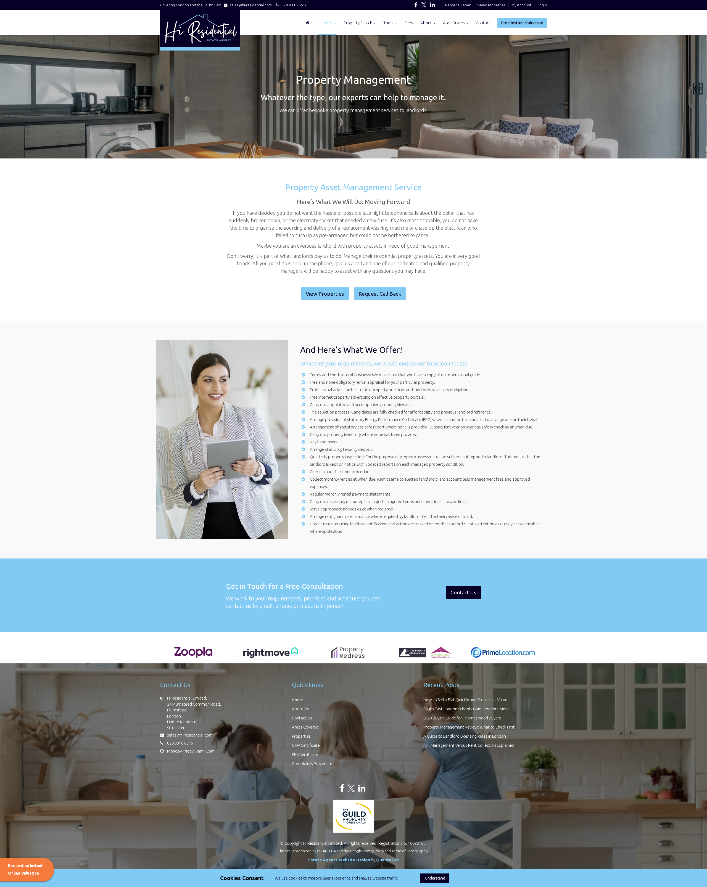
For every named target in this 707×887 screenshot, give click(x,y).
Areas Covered (305, 727)
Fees (409, 22)
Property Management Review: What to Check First (469, 727)
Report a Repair (458, 5)
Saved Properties (491, 5)
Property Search (358, 22)
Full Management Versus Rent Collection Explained (469, 745)
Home (297, 699)
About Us (300, 708)
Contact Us (302, 718)
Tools (388, 22)
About (426, 22)
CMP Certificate (306, 745)
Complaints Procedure (312, 763)
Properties (301, 736)
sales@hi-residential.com (251, 5)
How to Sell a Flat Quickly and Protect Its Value (465, 699)
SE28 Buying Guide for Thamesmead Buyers (462, 718)
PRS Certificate (305, 754)
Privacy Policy (373, 851)
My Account (521, 5)
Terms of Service (405, 851)
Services (326, 22)
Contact (483, 22)
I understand (434, 878)
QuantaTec (387, 859)
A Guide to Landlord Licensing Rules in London (464, 736)
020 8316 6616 (293, 5)
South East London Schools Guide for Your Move (466, 708)
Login (542, 5)
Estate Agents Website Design (339, 859)
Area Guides (454, 22)
